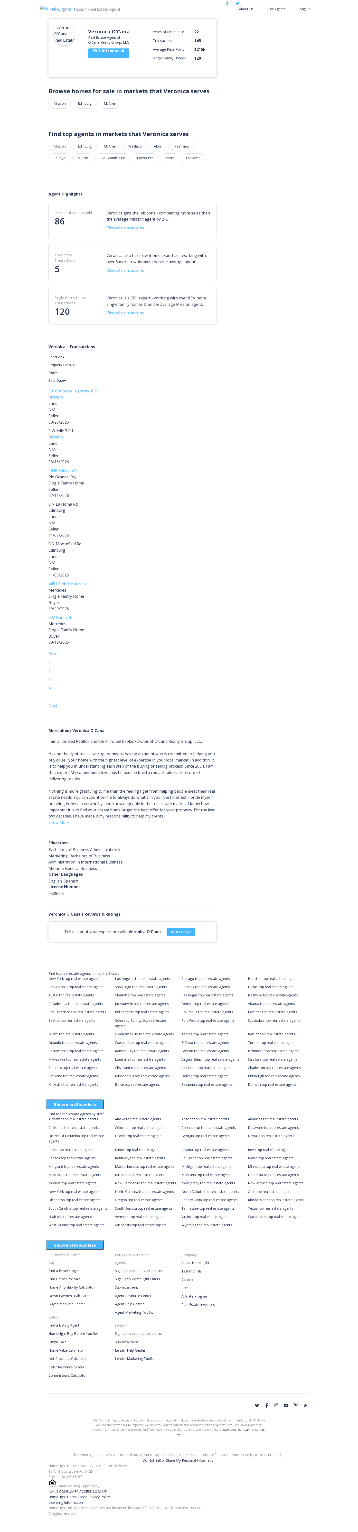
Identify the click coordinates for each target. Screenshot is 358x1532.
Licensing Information (65, 1502)
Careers (187, 1279)
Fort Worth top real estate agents (208, 1020)
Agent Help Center (129, 1304)
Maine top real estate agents (270, 1158)
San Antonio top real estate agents (76, 986)
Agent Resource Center (133, 1295)
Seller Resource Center (66, 1367)
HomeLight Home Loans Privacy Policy (79, 1497)
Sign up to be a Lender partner (139, 1333)
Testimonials (191, 1271)
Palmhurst (145, 158)
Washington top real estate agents (142, 1042)
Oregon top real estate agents (139, 1200)
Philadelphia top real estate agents (75, 1003)
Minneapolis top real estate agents (142, 1076)
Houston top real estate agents (272, 978)
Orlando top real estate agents (72, 1042)
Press (185, 1287)
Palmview (181, 146)
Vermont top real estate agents (139, 1216)
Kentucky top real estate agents (140, 1158)
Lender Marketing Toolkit (135, 1358)
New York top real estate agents (74, 978)
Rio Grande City (112, 158)
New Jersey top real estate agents (208, 1183)
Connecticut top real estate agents (208, 1127)
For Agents (276, 9)
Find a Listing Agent (63, 1325)
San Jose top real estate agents (272, 1059)
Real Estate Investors (198, 1304)
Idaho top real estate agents (70, 1149)
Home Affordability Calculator (71, 1287)
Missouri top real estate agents (139, 1174)
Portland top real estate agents (272, 1012)
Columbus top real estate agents (207, 1012)
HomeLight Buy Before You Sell (73, 1333)
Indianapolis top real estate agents (142, 1012)
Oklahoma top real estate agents (74, 1200)
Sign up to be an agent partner (139, 1270)
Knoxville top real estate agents (73, 1084)
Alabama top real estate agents (73, 1119)
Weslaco (135, 146)
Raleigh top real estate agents (271, 1034)
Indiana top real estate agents (205, 1149)
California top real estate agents (73, 1127)
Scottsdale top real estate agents (274, 1020)
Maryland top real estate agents (73, 1166)
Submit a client (126, 1287)
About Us (246, 9)
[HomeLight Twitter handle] (257, 1405)
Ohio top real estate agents (269, 1191)
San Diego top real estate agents (141, 986)
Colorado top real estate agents (140, 1127)
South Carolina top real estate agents (77, 1208)
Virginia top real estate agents (204, 1216)
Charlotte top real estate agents (140, 995)
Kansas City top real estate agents (142, 1051)
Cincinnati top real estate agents (206, 1067)
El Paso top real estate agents (205, 1042)
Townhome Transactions (65, 258)
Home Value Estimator (66, 1350)
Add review (181, 932)
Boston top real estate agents (205, 1051)
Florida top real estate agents (138, 1135)
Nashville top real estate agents (273, 995)
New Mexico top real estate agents (275, 1183)
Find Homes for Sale (64, 1279)
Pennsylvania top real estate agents (209, 1200)
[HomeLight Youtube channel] (286, 1405)
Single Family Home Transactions (70, 300)
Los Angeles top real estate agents (142, 978)
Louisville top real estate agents (140, 1059)
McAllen (110, 103)
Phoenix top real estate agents (205, 986)
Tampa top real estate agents (204, 1034)
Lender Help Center (130, 1350)
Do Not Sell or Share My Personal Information (179, 1460)
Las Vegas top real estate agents (207, 995)
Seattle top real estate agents (71, 1020)
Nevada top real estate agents (72, 1183)
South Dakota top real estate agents (144, 1208)
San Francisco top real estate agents (77, 1012)
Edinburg (85, 103)
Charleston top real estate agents (274, 1067)
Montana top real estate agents (206, 1174)
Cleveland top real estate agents (140, 1067)
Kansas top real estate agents (72, 1158)
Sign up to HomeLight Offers (137, 1279)
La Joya (59, 158)
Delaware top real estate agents (273, 1127)
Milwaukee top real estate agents (74, 1059)
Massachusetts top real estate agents (145, 1166)
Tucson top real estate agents (271, 1042)
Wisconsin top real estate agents (141, 1225)
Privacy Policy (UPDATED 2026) (258, 1454)
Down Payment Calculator (69, 1295)
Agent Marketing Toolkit (134, 1312)
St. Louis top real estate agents (73, 1067)
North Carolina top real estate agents (144, 1191)
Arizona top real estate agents (205, 1119)
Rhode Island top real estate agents (276, 1200)
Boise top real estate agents (137, 1084)
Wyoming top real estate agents (206, 1225)
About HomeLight (195, 1262)
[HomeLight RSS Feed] (306, 1405)
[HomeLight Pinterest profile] (296, 1405)
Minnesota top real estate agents (274, 1166)
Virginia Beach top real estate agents (210, 1059)
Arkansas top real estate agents (273, 1119)
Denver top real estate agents (205, 1003)
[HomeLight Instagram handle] (276, 1405)
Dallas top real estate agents (270, 986)
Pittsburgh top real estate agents (274, 1076)
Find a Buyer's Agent (64, 1270)
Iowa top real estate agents (270, 1149)
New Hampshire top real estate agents (145, 1183)
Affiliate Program (194, 1296)
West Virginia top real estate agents (76, 1225)
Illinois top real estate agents (137, 1149)
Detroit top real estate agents (204, 1076)
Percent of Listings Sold (73, 212)
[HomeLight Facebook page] (267, 1405)
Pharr (169, 158)
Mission (60, 103)
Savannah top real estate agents (207, 1084)
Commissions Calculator (67, 1375)
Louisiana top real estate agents (206, 1158)
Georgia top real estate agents (205, 1135)
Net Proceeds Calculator (67, 1358)
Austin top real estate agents (71, 995)
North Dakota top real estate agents (210, 1191)
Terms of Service (214, 1454)
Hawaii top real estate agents (271, 1135)
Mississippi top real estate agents (74, 1174)
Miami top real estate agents (71, 1034)
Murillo (82, 158)
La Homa (193, 158)
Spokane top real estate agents (73, 1076)
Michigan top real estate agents (206, 1166)
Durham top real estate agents (272, 1084)
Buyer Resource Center (66, 1304)
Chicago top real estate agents (205, 978)
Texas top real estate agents (270, 1208)
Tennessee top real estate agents (208, 1208)
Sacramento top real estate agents (76, 1051)
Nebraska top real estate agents (273, 1174)
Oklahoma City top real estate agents (144, 1034)
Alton (158, 146)
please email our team (235, 1430)
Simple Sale (57, 1342)
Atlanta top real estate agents (271, 1003)
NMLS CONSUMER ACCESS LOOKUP (77, 1491)
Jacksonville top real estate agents (142, 1003)
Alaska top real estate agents (138, 1119)
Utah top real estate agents (70, 1216)
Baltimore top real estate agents (273, 1051)
